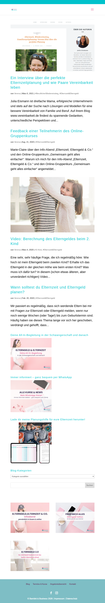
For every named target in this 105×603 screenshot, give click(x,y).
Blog (28, 584)
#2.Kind (38, 250)
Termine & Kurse (40, 584)
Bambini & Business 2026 (39, 598)
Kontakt (72, 584)
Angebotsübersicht (58, 584)
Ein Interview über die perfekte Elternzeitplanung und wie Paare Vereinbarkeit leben (52, 82)
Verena (17, 93)
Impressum (59, 598)
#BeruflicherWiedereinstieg (46, 93)
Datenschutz (71, 598)
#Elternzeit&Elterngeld (69, 93)
